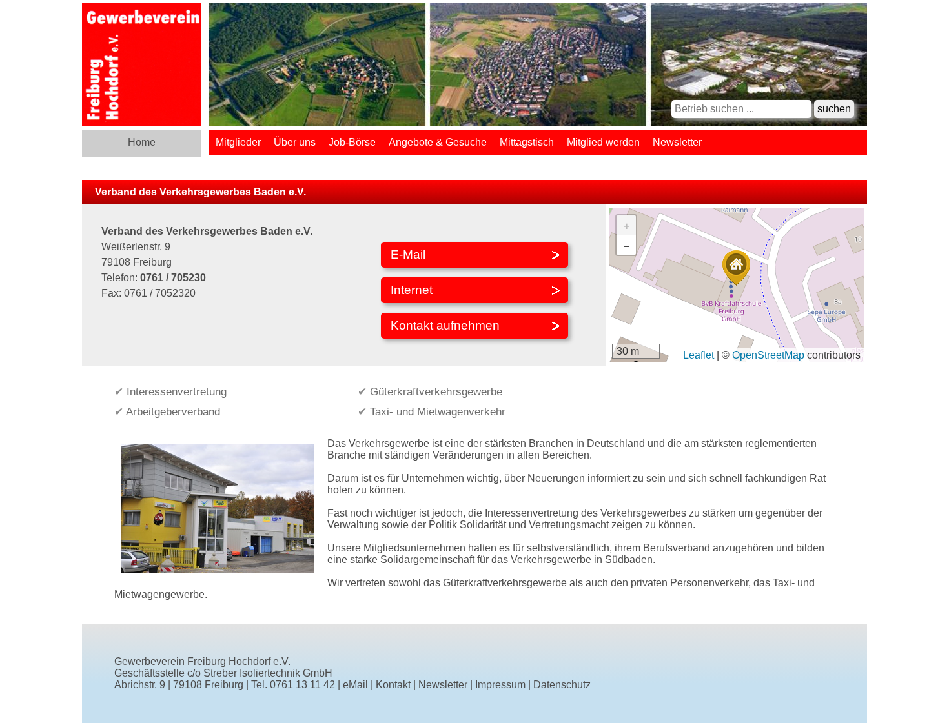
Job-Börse (352, 142)
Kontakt (393, 684)
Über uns (295, 142)
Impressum (500, 684)
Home (142, 142)
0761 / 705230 (173, 277)
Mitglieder (238, 142)
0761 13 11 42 (302, 684)
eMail (355, 684)
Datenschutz (562, 684)
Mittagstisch (527, 142)
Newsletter (677, 142)
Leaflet (698, 355)
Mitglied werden (603, 142)
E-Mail (408, 254)
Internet (412, 290)
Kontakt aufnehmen (445, 325)
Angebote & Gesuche (438, 142)
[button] (736, 268)
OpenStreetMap (768, 355)
